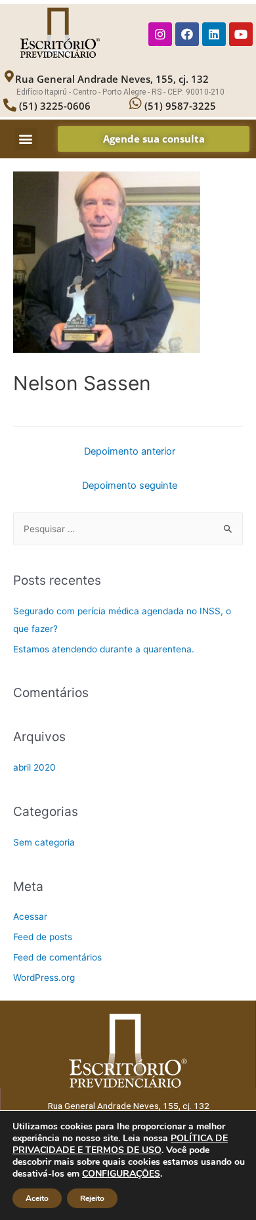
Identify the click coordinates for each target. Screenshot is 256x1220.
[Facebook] (187, 34)
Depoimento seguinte (129, 485)
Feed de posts (42, 937)
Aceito (37, 1198)
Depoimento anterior (129, 451)
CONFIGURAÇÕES (121, 1174)
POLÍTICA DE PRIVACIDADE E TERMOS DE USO (120, 1144)
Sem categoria (44, 842)
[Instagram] (160, 34)
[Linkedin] (214, 34)
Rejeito (92, 1198)
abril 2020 (34, 767)
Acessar (30, 916)
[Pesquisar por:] (128, 529)
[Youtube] (241, 34)
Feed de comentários (57, 957)
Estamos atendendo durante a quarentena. (103, 649)
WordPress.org (44, 977)
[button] (26, 139)
